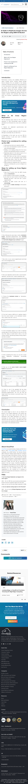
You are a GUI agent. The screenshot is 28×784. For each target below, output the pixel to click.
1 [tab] (14, 566)
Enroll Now (7, 110)
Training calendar (5, 657)
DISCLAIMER (8, 782)
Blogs (2, 698)
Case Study (3, 702)
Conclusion (6, 70)
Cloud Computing (17, 495)
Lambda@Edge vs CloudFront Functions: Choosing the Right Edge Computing (13, 590)
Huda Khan (13, 512)
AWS (11, 495)
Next (25, 599)
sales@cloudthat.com (7, 716)
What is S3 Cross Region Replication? (10, 58)
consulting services (21, 450)
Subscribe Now (13, 621)
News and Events (5, 700)
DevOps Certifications (6, 679)
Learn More (7, 439)
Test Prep (3, 659)
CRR (16, 496)
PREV (5, 550)
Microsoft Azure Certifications (7, 677)
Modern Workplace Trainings (7, 686)
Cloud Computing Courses (7, 650)
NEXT (22, 550)
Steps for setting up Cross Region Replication (10, 67)
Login (25, 1)
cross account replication (7, 496)
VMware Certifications (6, 692)
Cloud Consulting (5, 654)
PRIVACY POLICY (18, 781)
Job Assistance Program (6, 656)
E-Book (2, 704)
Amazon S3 (5, 495)
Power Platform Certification (7, 690)
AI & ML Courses (4, 673)
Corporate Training (5, 652)
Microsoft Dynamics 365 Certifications (9, 682)
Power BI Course (4, 688)
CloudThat (4, 449)
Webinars (3, 705)
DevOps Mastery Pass (6, 665)
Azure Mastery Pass (5, 663)
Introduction (7, 54)
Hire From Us (4, 667)
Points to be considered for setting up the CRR (10, 62)
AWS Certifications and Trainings (8, 675)
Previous (22, 599)
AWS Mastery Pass (5, 661)
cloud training (12, 450)
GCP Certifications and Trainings (8, 681)
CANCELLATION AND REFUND (18, 782)
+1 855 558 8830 (8, 749)
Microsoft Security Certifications (8, 684)
